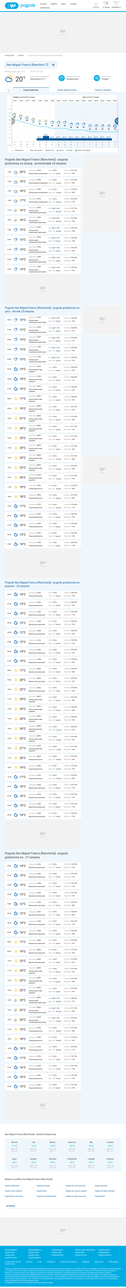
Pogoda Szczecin (81, 1255)
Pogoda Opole (10, 1255)
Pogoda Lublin (56, 1252)
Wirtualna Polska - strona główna (12, 5)
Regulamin (85, 1262)
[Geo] (53, 64)
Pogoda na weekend (103, 90)
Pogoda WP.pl (10, 55)
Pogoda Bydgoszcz (34, 1250)
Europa (54, 4)
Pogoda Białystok (11, 1250)
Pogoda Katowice (104, 1250)
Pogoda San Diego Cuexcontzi (76, 1196)
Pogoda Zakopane (34, 1258)
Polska (43, 4)
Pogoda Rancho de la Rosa (14, 1196)
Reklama (29, 1262)
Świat (63, 4)
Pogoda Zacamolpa (43, 1186)
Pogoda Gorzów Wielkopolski (85, 1250)
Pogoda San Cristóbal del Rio (46, 1196)
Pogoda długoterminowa (67, 90)
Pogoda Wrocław (11, 1258)
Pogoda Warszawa (104, 1255)
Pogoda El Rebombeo (12, 1186)
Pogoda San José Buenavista (76, 1186)
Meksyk (21, 55)
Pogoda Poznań (33, 1255)
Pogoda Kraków (33, 1252)
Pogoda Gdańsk (57, 1250)
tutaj (51, 1282)
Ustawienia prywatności (68, 1262)
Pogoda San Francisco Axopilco (76, 1191)
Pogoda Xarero (42, 1191)
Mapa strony (99, 1262)
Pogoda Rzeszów (57, 1255)
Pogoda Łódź (79, 1252)
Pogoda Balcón (100, 1196)
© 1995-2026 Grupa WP (13, 1262)
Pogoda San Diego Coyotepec (105, 1191)
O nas (40, 1262)
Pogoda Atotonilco (101, 1186)
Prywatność (51, 1262)
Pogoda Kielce (10, 1252)
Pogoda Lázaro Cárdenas (13, 1191)
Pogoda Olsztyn (103, 1252)
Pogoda (28, 5)
